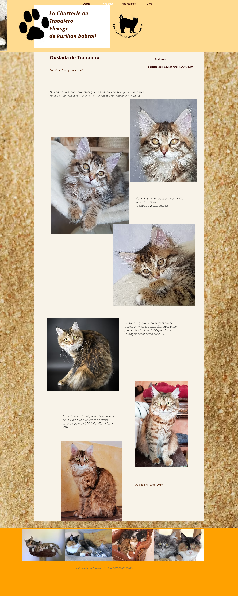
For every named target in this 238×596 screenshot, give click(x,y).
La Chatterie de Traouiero (68, 17)
